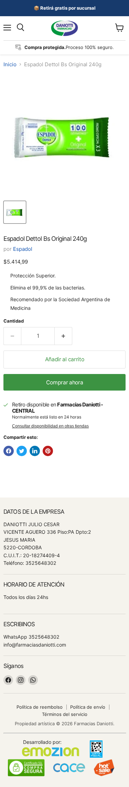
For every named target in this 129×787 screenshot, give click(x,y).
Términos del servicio (64, 714)
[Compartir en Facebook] (8, 451)
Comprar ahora (64, 382)
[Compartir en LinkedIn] (35, 451)
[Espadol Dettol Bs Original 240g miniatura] (15, 212)
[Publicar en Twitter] (22, 451)
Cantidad (13, 321)
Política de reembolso (40, 707)
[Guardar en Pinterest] (48, 451)
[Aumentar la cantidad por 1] (63, 336)
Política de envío (87, 707)
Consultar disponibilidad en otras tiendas (50, 426)
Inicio (10, 64)
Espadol (22, 249)
